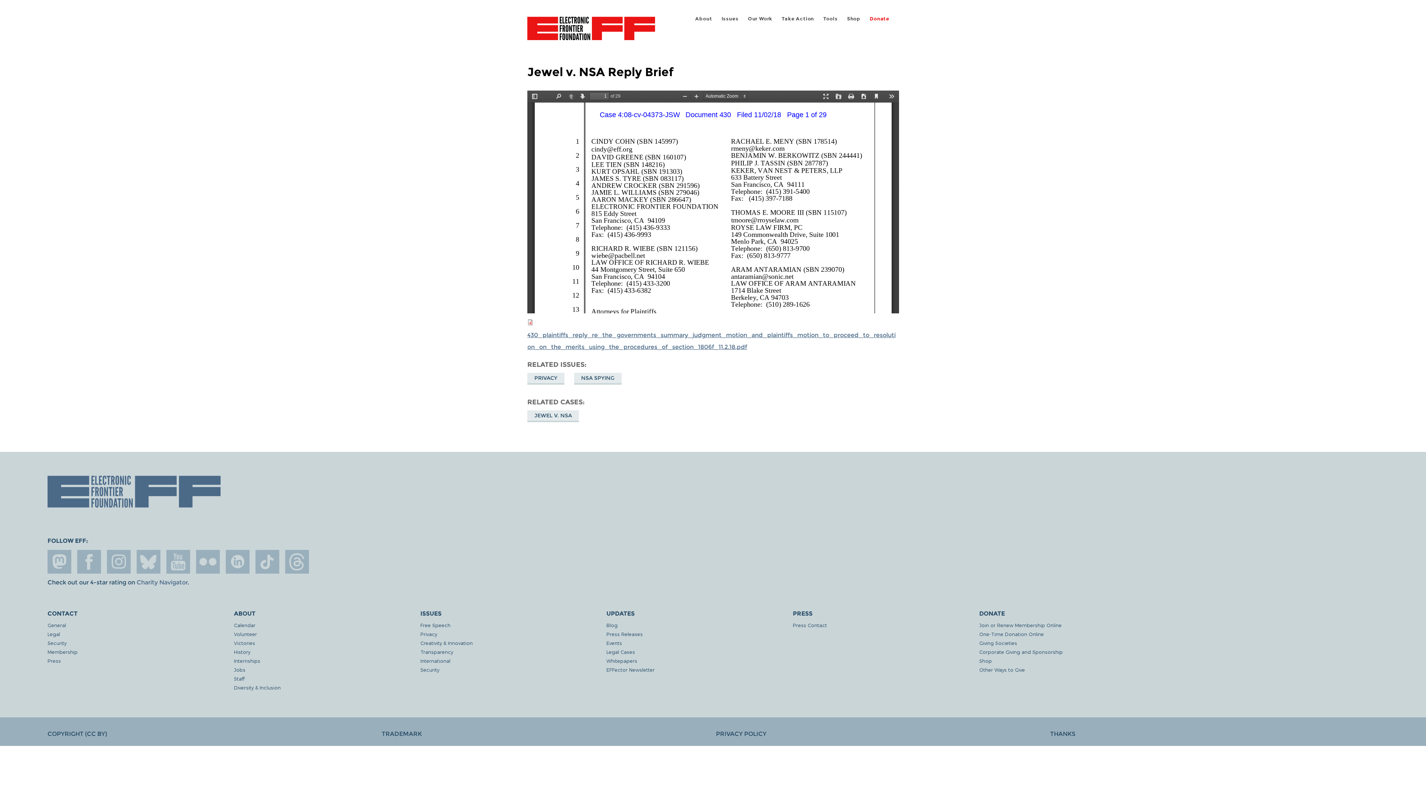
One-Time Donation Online (1011, 634)
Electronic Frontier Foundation (591, 33)
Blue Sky (148, 562)
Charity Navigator (162, 582)
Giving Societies (998, 643)
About (703, 19)
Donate (879, 19)
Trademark (402, 733)
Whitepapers (621, 661)
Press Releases (624, 634)
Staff (239, 678)
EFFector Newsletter (630, 669)
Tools (830, 19)
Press (54, 661)
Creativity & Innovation (446, 643)
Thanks (1062, 733)
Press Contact (810, 625)
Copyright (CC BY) (77, 733)
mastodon (59, 562)
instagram (119, 562)
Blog (612, 625)
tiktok (267, 562)
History (242, 652)
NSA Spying (598, 378)
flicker (208, 562)
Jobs (239, 669)
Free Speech (435, 625)
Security (57, 643)
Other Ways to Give (1002, 669)
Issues (730, 19)
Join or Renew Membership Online (1020, 625)
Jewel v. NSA (553, 415)
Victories (244, 643)
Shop (853, 19)
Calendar (244, 625)
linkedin (238, 562)
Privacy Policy (741, 733)
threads (297, 562)
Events (614, 643)
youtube (178, 562)
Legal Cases (620, 652)
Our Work (760, 19)
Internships (247, 661)
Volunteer (245, 634)
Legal (54, 634)
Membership (63, 652)
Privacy (545, 378)
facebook (89, 562)
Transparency (436, 652)
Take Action (798, 19)
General (57, 625)
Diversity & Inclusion (257, 687)
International (435, 661)
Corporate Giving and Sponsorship (1021, 652)
